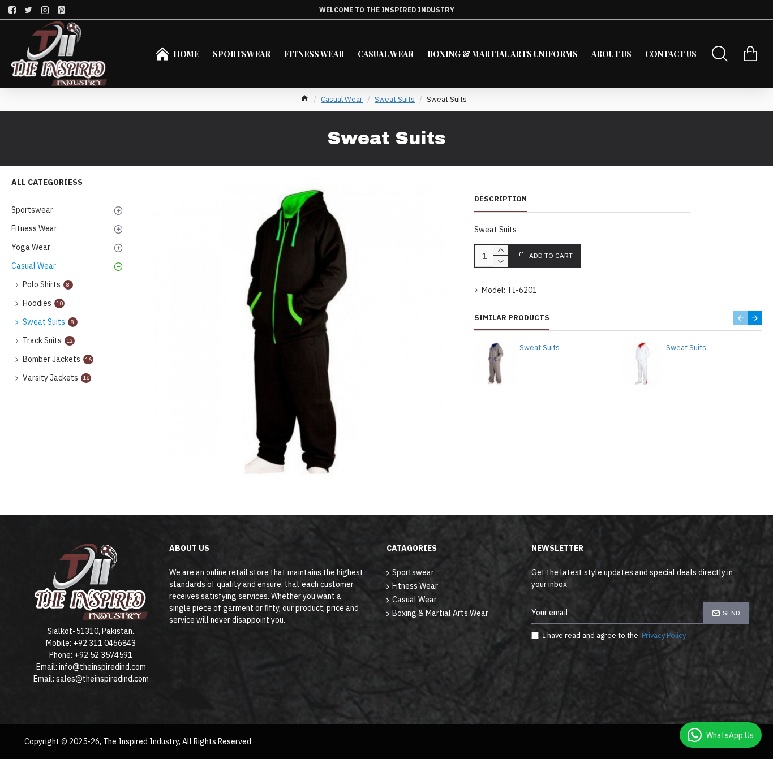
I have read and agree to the (614, 635)
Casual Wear (342, 99)
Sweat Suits (395, 99)
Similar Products (511, 317)
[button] (740, 318)
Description (500, 199)
